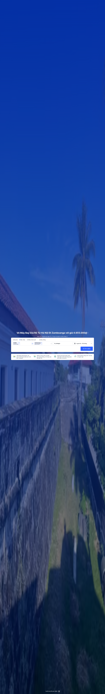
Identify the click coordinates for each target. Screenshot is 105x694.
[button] (93, 2)
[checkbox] (42, 340)
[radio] (15, 340)
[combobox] (43, 343)
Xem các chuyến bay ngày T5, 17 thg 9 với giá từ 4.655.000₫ (51, 336)
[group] (22, 344)
